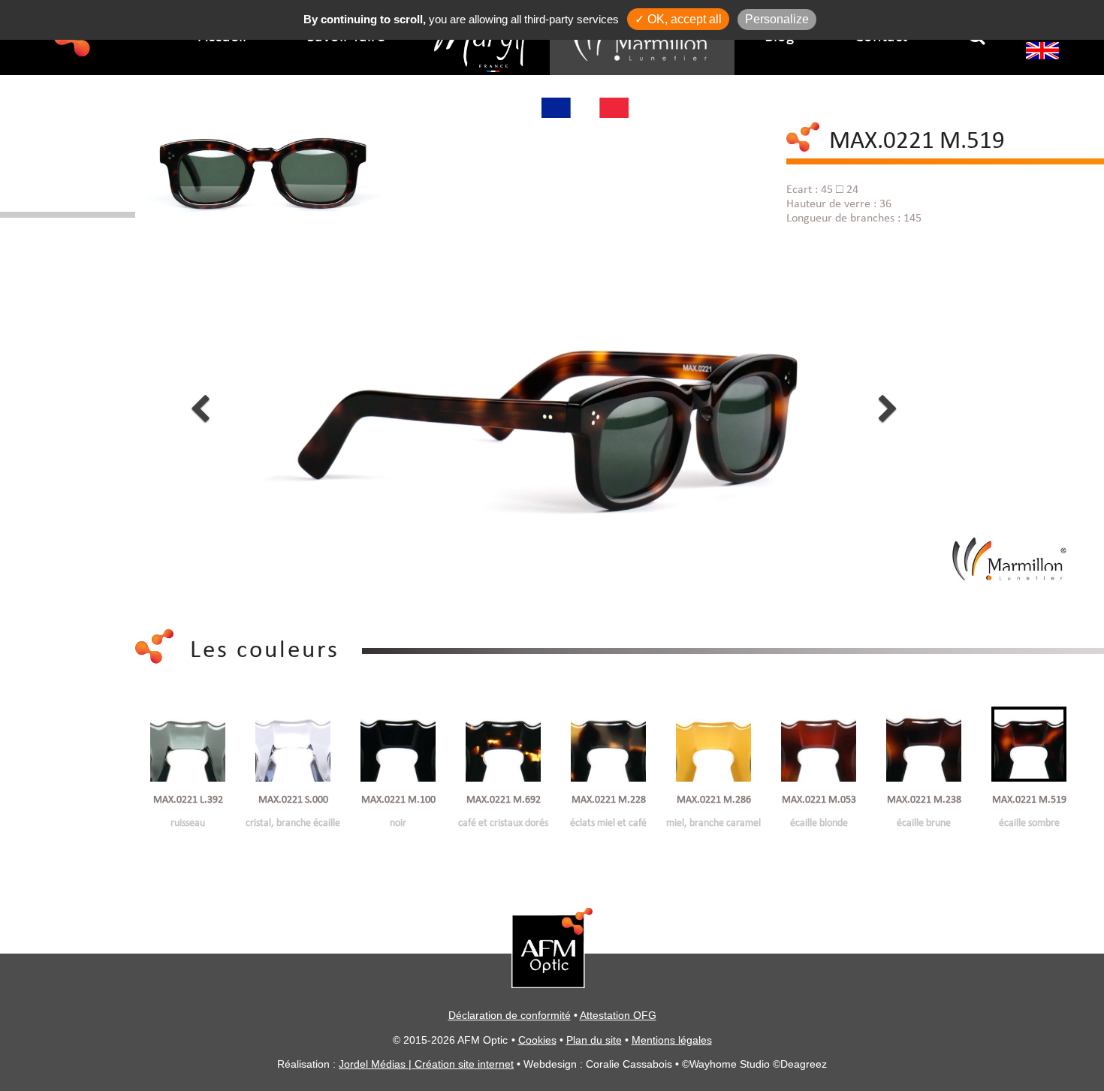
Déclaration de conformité (509, 1015)
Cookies (537, 1040)
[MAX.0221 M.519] (259, 163)
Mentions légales (672, 1040)
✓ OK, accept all (678, 19)
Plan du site (594, 1040)
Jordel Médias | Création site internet (426, 1064)
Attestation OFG (618, 1015)
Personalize (777, 19)
